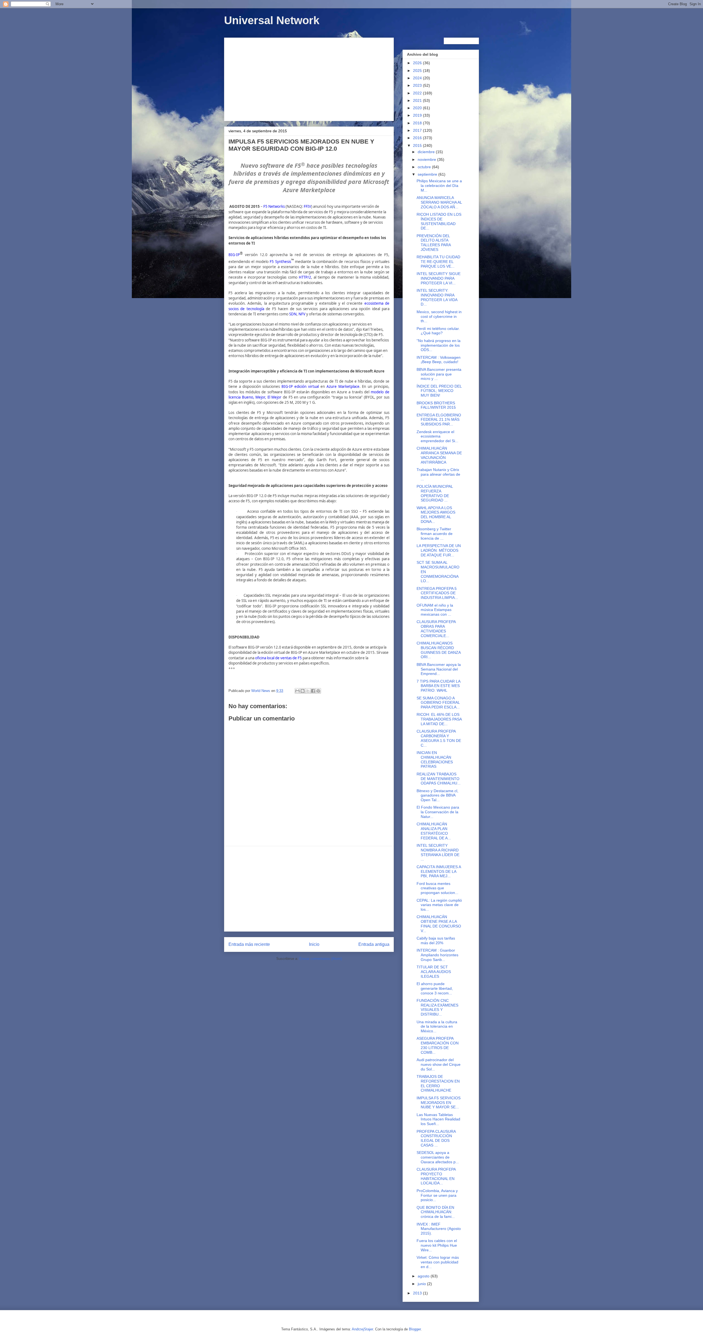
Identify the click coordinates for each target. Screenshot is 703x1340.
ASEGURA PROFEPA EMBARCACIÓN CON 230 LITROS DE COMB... (438, 1045)
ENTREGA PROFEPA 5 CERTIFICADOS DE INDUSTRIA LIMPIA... (437, 593)
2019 (418, 115)
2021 (418, 100)
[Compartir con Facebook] (313, 691)
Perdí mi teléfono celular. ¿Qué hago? (438, 330)
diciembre (427, 152)
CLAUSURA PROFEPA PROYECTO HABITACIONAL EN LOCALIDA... (436, 1176)
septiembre (428, 174)
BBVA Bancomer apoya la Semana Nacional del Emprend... (439, 669)
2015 (418, 145)
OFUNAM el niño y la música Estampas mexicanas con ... (435, 610)
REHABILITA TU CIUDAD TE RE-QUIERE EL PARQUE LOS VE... (438, 261)
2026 (418, 63)
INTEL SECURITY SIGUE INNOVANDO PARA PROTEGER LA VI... (439, 278)
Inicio (314, 944)
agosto (424, 1276)
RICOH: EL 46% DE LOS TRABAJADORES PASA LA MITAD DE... (439, 719)
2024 (418, 78)
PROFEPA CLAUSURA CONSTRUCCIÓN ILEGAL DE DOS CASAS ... (436, 1138)
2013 (418, 1293)
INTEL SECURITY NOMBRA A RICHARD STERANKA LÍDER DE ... (438, 852)
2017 (418, 130)
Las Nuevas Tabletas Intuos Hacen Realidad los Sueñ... (438, 1119)
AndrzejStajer (362, 1329)
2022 (418, 93)
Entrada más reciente (249, 944)
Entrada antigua (373, 944)
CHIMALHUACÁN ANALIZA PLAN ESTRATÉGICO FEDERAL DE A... (434, 831)
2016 (418, 138)
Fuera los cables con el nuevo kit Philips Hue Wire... (437, 1245)
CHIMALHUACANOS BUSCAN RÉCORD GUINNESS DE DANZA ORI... (439, 650)
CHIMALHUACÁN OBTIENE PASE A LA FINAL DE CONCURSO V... (439, 924)
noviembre (427, 159)
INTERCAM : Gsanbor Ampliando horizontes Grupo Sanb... (437, 955)
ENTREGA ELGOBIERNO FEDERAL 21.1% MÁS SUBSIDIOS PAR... (439, 420)
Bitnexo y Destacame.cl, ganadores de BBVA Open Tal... (437, 795)
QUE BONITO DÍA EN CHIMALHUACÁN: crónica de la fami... (436, 1212)
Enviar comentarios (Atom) (320, 959)
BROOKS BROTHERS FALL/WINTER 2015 (436, 405)
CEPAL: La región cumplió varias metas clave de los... (439, 905)
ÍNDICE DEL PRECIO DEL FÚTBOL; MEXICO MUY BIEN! (439, 391)
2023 (418, 85)
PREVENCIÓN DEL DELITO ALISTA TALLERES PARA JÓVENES (434, 243)
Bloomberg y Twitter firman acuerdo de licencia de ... (435, 533)
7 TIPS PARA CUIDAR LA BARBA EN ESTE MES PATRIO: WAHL (438, 686)
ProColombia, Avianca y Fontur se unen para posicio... (437, 1195)
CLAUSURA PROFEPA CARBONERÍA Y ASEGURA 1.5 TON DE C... (439, 738)
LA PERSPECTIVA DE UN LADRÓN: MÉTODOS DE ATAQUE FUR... (439, 550)
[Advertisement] (308, 78)
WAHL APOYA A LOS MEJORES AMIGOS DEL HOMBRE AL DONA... (436, 515)
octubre (425, 167)
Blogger (415, 1329)
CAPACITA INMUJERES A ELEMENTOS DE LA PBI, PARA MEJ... (439, 871)
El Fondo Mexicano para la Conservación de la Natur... (438, 812)
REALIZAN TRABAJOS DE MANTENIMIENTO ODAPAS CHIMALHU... (439, 779)
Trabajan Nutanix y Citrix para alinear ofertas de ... (438, 474)
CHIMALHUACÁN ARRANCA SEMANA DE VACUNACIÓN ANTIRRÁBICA (439, 455)
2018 (418, 123)
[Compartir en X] (308, 691)
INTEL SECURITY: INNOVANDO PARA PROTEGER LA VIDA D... (437, 297)
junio (422, 1284)
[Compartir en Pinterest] (318, 691)
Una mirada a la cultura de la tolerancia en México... (437, 1026)
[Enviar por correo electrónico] (297, 691)
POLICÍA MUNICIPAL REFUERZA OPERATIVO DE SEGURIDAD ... (435, 493)
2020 (418, 108)
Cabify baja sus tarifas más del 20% (436, 940)
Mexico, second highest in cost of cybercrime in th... (439, 316)
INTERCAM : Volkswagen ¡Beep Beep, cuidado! (439, 359)
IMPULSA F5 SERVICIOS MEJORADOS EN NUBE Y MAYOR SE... (439, 1102)
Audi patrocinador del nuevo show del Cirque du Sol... (439, 1064)
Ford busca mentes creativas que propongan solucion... (437, 888)
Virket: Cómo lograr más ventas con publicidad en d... (438, 1262)
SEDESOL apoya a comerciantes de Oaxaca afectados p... (438, 1157)
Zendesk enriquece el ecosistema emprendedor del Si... (437, 436)
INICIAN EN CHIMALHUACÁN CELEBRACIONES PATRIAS (435, 759)
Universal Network (271, 20)
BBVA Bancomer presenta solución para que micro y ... (439, 374)
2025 (418, 70)
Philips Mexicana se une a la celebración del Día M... (439, 185)
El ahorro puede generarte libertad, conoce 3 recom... (435, 988)
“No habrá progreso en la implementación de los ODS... (439, 345)
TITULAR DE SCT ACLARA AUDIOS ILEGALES (434, 972)
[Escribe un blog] (302, 691)
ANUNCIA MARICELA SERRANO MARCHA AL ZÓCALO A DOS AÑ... (439, 202)
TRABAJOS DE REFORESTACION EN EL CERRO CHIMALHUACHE (438, 1083)
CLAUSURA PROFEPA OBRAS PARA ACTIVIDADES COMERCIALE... (436, 628)
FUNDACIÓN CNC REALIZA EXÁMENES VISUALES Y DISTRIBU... (437, 1007)
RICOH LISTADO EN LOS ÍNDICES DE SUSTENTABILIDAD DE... (439, 221)
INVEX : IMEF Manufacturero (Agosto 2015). (439, 1229)
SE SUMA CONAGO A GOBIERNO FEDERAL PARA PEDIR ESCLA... (438, 703)
